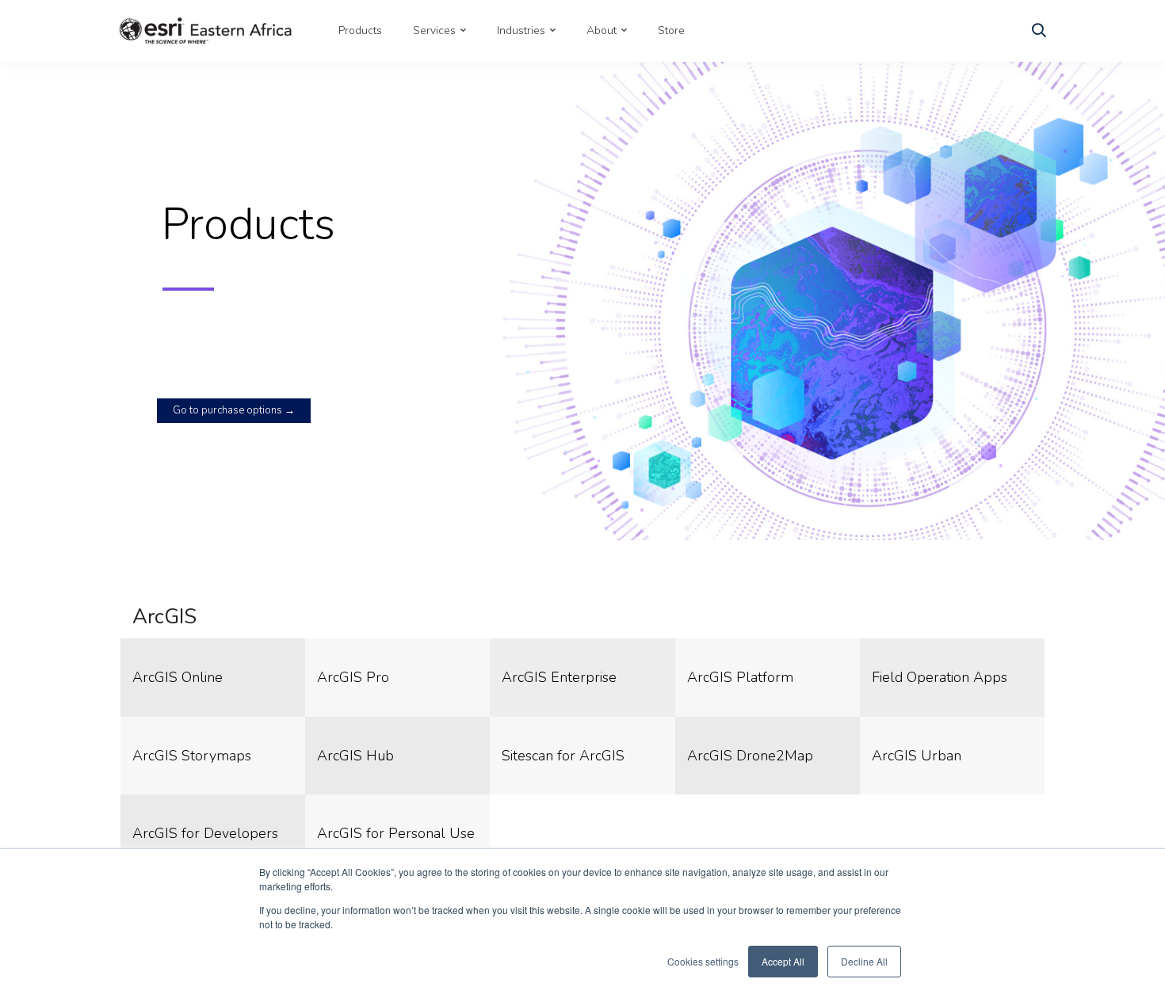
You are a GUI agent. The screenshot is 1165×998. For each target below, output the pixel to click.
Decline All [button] (864, 961)
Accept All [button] (783, 961)
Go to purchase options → (234, 410)
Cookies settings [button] (703, 961)
